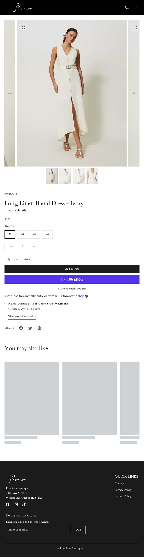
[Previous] (10, 93)
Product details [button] (15, 210)
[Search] (127, 7)
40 (22, 234)
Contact (119, 483)
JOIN (78, 529)
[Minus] (11, 246)
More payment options (72, 288)
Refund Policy (123, 496)
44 (47, 234)
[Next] (133, 93)
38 (9, 234)
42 (34, 234)
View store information (22, 316)
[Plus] (34, 246)
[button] (7, 7)
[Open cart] (135, 7)
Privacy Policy (123, 490)
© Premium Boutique (69, 548)
